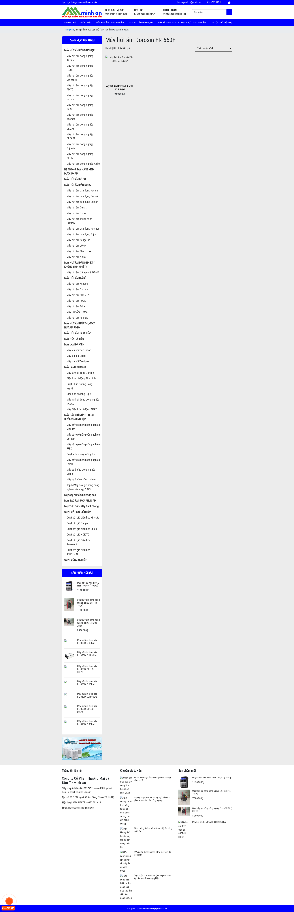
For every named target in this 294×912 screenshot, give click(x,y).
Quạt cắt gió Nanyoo (78, 523)
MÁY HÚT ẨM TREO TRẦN (78, 333)
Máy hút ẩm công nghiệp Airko (83, 163)
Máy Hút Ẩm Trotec (77, 312)
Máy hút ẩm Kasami (77, 283)
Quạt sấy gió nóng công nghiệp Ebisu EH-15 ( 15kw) (88, 602)
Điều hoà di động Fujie (79, 393)
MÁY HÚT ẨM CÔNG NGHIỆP (110, 22)
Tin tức (214, 22)
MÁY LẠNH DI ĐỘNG (75, 367)
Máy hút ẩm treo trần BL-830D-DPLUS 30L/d (87, 669)
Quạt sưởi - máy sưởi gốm (81, 454)
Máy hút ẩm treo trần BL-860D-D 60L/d (87, 683)
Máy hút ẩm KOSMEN (78, 295)
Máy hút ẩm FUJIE (76, 300)
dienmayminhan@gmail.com (189, 2)
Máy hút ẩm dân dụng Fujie (81, 234)
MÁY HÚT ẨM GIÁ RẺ (75, 278)
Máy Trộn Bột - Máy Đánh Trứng (81, 506)
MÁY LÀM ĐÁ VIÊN (74, 344)
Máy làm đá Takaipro (78, 361)
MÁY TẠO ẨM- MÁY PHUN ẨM (80, 500)
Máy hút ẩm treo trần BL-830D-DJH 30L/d (87, 654)
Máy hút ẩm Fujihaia (77, 317)
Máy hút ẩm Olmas (77, 207)
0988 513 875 (213, 2)
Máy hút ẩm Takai (76, 306)
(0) (222, 22)
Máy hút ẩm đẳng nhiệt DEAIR (83, 272)
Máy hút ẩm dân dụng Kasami (82, 190)
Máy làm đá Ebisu (76, 355)
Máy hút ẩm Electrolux (79, 251)
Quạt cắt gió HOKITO (78, 534)
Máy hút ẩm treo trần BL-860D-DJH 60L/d (87, 695)
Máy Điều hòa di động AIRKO (82, 409)
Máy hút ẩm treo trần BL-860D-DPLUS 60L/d (87, 709)
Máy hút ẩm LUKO (76, 245)
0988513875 (79, 802)
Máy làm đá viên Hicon (79, 350)
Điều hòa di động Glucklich (81, 378)
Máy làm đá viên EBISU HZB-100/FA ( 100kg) (88, 584)
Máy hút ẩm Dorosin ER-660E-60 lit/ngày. (120, 87)
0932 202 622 (94, 802)
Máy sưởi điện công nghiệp (81, 479)
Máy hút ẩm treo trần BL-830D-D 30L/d (87, 641)
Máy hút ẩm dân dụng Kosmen (83, 228)
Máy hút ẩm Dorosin (78, 289)
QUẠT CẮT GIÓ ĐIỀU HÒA (77, 511)
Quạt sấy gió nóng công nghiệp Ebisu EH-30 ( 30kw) (88, 622)
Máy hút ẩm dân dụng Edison (82, 201)
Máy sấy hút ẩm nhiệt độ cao (80, 494)
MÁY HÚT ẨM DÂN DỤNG (140, 22)
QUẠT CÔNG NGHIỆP (75, 559)
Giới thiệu (86, 22)
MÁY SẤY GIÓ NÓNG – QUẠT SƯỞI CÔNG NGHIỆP (182, 22)
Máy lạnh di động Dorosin (80, 372)
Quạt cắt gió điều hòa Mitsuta (83, 517)
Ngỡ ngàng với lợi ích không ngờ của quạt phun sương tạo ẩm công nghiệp (152, 799)
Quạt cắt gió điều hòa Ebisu (82, 528)
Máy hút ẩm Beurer (77, 213)
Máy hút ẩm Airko (76, 256)
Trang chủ (70, 22)
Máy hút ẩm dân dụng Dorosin (83, 196)
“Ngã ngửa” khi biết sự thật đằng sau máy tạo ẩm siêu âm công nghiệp (152, 877)
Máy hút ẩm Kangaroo (78, 240)
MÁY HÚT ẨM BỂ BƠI (75, 179)
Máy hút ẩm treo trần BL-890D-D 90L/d (87, 723)
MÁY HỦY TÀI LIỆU (74, 338)
